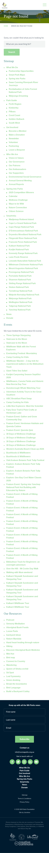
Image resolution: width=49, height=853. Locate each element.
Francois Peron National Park (23, 242)
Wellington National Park (20, 302)
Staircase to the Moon (16, 339)
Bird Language (13, 688)
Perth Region (15, 104)
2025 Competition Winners (21, 192)
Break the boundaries (16, 684)
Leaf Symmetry (13, 676)
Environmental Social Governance (25, 177)
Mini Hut (10, 654)
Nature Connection (18, 207)
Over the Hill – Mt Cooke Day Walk (22, 569)
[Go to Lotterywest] (33, 837)
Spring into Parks (14, 189)
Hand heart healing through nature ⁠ (23, 642)
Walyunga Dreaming (18, 96)
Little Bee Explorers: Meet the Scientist (24, 406)
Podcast (10, 620)
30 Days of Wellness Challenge (21, 434)
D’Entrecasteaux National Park (23, 231)
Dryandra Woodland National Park (25, 234)
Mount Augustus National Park (23, 268)
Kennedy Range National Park (23, 253)
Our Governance (16, 162)
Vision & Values (16, 158)
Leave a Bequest (17, 150)
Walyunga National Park (20, 298)
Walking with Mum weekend (19, 572)
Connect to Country (15, 661)
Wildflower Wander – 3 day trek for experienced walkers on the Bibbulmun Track (24, 364)
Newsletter (14, 138)
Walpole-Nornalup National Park (24, 295)
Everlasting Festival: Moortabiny (21, 353)
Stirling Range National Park (22, 283)
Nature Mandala (13, 639)
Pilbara (12, 111)
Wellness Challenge (18, 200)
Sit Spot (10, 673)
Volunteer (13, 142)
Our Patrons (14, 165)
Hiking (9, 646)
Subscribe (24, 739)
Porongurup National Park (21, 272)
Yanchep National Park (20, 310)
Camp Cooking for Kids (17, 357)
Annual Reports (16, 184)
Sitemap (24, 795)
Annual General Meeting (20, 180)
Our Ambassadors (17, 169)
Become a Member (18, 131)
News (9, 314)
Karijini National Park (19, 249)
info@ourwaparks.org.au (24, 752)
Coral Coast (14, 115)
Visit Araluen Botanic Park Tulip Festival (25, 460)
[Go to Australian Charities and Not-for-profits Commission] (22, 837)
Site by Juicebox (24, 812)
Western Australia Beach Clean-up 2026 (25, 449)
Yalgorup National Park (20, 306)
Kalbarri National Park (19, 246)
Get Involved (12, 127)
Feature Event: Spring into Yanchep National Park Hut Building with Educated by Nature (23, 487)
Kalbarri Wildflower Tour (17, 603)
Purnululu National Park (20, 276)
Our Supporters (16, 173)
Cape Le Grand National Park (22, 223)
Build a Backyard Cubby (18, 691)
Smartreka (11, 216)
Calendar (13, 196)
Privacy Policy (24, 802)
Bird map (10, 657)
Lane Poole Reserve (18, 257)
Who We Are (12, 154)
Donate (9, 318)
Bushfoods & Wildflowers (18, 453)
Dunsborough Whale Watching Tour (23, 388)
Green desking (13, 680)
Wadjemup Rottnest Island (21, 219)
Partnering (14, 146)
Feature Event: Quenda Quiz (19, 430)
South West (14, 123)
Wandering (11, 665)
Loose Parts (12, 631)
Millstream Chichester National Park (26, 265)
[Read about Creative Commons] (24, 843)
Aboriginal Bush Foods (17, 627)
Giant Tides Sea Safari (16, 371)
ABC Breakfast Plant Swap (19, 398)
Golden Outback (16, 119)
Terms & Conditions (24, 798)
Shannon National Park (20, 280)
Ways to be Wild (16, 204)
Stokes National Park (19, 287)
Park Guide (11, 100)
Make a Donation (17, 135)
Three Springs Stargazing (18, 335)
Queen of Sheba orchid (17, 669)
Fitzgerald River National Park (23, 238)
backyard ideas (13, 635)
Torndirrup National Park (20, 291)
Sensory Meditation (15, 624)
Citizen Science (16, 211)
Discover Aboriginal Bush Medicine (23, 650)
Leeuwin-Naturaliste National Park (25, 261)
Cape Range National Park (21, 227)
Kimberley (13, 108)
